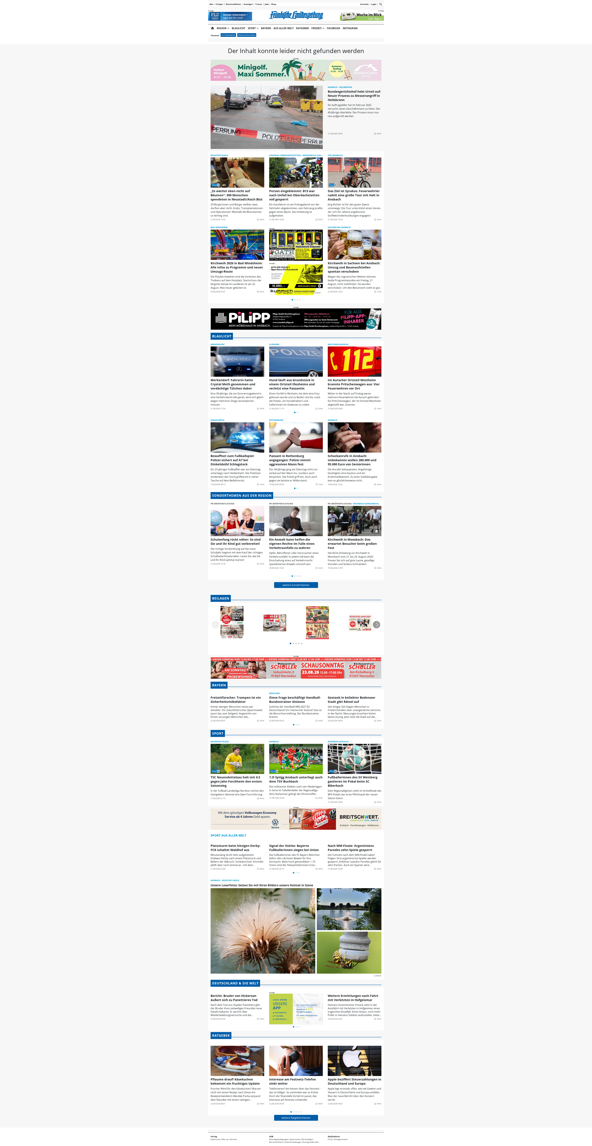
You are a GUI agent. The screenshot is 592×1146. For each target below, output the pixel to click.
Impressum (215, 1139)
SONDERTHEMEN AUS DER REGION (242, 495)
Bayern (266, 28)
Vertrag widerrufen (310, 1142)
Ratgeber (302, 28)
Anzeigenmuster (341, 1139)
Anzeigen (248, 4)
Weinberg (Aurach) (338, 741)
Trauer (258, 4)
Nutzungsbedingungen (279, 1139)
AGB (271, 1136)
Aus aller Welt (283, 28)
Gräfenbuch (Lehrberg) (315, 155)
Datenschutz (295, 1139)
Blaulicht (238, 28)
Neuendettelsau (220, 741)
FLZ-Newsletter (228, 35)
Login (373, 4)
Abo (211, 4)
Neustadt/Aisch (219, 155)
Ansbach (333, 87)
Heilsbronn (345, 87)
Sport (217, 733)
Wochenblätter (233, 4)
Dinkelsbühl (218, 420)
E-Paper (219, 4)
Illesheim (274, 344)
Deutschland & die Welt (235, 983)
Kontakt (364, 4)
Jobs (267, 4)
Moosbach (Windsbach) (366, 503)
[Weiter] (376, 624)
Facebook (333, 28)
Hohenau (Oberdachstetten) (285, 155)
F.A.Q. (330, 1139)
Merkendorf (218, 344)
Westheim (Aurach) (338, 344)
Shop (273, 4)
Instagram (350, 28)
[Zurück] (215, 624)
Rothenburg (276, 420)
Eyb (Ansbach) (335, 155)
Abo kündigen (307, 1139)
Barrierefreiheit (276, 1142)
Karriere (233, 1139)
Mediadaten (334, 1136)
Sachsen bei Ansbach (339, 227)
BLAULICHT (221, 336)
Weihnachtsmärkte (246, 35)
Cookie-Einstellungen (293, 1142)
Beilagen (220, 598)
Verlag (214, 1136)
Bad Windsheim (219, 227)
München (274, 693)
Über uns (225, 1139)
